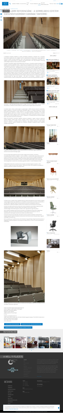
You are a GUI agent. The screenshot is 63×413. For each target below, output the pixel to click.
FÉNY (25, 364)
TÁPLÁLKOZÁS (26, 363)
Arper (48, 163)
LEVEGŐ (25, 359)
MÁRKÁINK (14, 3)
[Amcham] (55, 342)
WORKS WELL (28, 3)
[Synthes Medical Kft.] (43, 342)
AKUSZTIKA (26, 369)
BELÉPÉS (55, 0)
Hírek (49, 72)
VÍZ (24, 361)
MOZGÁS (25, 366)
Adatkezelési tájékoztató (13, 409)
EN (32, 0)
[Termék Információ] (56, 124)
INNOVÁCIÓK (26, 376)
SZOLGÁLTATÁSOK (23, 3)
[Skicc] (20, 342)
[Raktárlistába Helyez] (58, 124)
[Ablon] (9, 342)
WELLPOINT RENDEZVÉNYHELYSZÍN (44, 3)
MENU (55, 3)
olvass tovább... (39, 376)
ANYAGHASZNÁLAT (27, 371)
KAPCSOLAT (52, 3)
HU (30, 0)
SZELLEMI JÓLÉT (27, 372)
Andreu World (49, 126)
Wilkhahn (48, 144)
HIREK (9, 8)
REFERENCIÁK (35, 3)
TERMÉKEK (17, 3)
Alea (48, 252)
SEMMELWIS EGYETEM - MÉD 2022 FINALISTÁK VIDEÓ (31, 324)
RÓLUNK (31, 3)
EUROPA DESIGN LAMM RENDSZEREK (12, 324)
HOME (4, 8)
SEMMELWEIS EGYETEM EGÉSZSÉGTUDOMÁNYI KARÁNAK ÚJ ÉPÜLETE (18, 327)
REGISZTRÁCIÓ (59, 0)
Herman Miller (49, 234)
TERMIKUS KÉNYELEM (28, 368)
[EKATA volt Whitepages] (32, 342)
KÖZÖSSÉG (26, 374)
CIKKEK (39, 3)
